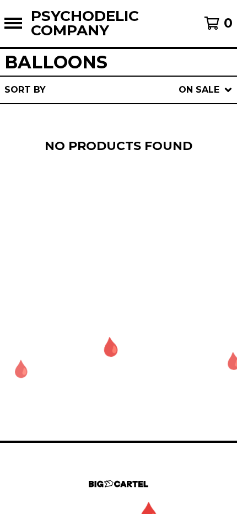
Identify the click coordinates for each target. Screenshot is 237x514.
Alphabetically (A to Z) (159, 171)
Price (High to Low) (148, 259)
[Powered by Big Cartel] (118, 484)
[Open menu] (13, 23)
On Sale (116, 136)
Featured (121, 118)
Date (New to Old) (145, 206)
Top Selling (127, 153)
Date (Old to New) (145, 224)
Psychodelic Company (85, 23)
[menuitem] (118, 90)
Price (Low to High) (148, 242)
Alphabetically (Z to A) (159, 189)
